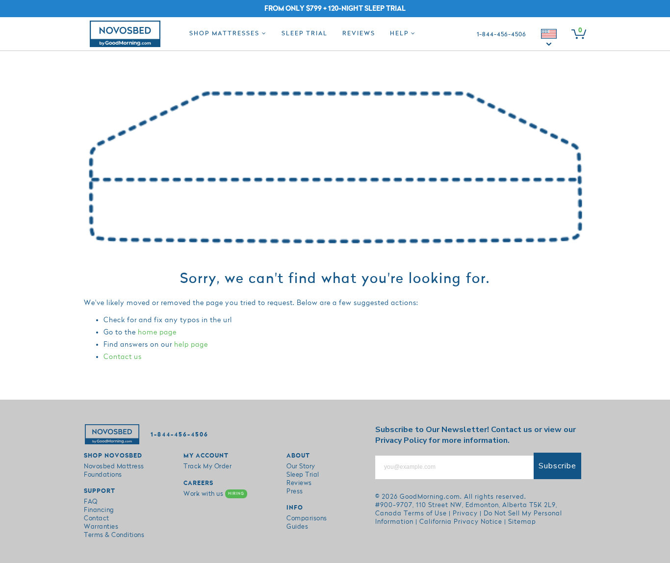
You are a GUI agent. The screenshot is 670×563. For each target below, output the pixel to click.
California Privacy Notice (460, 522)
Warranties (101, 527)
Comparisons (306, 518)
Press (294, 491)
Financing (99, 510)
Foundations (103, 475)
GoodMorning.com (430, 497)
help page (191, 344)
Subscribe (557, 466)
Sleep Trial (305, 34)
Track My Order (207, 466)
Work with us (213, 494)
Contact (96, 518)
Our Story (300, 466)
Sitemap (522, 522)
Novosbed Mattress (114, 466)
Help (400, 34)
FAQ (91, 502)
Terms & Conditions (114, 535)
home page (157, 332)
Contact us (122, 357)
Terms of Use (425, 513)
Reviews (358, 34)
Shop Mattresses (225, 34)
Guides (297, 527)
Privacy (465, 513)
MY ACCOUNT (206, 456)
